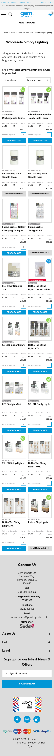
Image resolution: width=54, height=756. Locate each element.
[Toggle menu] (3, 14)
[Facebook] (17, 719)
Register (43, 2)
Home (5, 32)
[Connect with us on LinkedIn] (36, 719)
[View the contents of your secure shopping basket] (50, 14)
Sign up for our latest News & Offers (27, 662)
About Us (14, 2)
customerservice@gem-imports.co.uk (27, 617)
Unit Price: (6, 123)
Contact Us (5, 2)
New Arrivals (27, 23)
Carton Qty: (14, 123)
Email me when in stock (14, 194)
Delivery (22, 2)
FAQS (29, 2)
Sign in (50, 2)
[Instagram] (27, 719)
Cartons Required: (8, 135)
